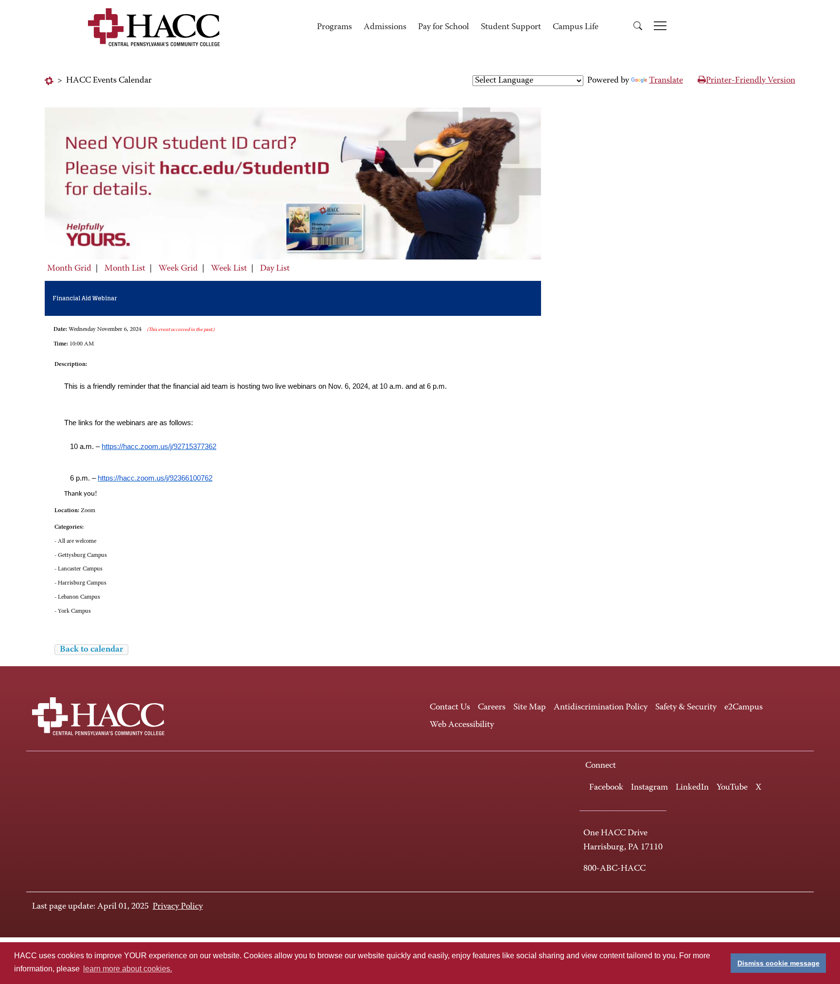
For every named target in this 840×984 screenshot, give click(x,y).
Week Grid (178, 268)
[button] (638, 27)
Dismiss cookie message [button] (778, 963)
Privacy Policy (178, 906)
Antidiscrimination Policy (601, 707)
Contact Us (450, 707)
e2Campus (743, 707)
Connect (600, 765)
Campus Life (575, 27)
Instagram (649, 787)
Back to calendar (91, 649)
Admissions (385, 27)
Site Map (529, 707)
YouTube (732, 787)
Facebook (606, 787)
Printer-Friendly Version (750, 80)
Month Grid (69, 268)
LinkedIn (692, 787)
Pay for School (443, 27)
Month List (125, 268)
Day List (275, 268)
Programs (334, 27)
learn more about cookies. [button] (127, 969)
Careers (492, 707)
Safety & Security (686, 707)
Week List (229, 268)
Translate (666, 80)
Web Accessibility (462, 725)
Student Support (511, 27)
